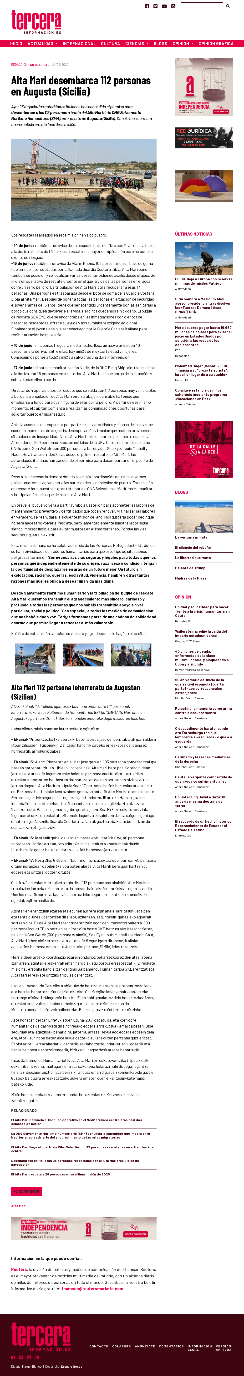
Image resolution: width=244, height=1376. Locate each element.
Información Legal (200, 1347)
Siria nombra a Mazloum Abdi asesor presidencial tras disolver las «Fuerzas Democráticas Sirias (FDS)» (203, 305)
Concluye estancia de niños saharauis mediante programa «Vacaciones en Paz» (201, 394)
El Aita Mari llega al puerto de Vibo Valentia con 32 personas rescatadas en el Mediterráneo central (83, 1149)
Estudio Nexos (71, 1366)
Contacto (98, 1346)
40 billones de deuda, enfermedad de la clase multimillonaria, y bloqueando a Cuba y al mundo (202, 657)
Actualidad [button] (41, 43)
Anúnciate (145, 1346)
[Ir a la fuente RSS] (173, 6)
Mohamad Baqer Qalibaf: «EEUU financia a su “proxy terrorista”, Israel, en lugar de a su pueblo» (202, 370)
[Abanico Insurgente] (204, 192)
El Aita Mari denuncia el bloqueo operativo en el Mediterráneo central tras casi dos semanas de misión (76, 1122)
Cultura (110, 43)
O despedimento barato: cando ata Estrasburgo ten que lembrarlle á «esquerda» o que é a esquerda (203, 734)
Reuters (19, 1269)
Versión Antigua (224, 1347)
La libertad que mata (193, 557)
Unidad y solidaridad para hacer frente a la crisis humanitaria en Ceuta (202, 611)
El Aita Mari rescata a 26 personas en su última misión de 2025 (61, 1174)
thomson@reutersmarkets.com (92, 1288)
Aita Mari (18, 1206)
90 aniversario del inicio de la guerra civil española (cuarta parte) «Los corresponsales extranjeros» (199, 686)
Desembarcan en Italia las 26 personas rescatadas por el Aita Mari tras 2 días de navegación (75, 1162)
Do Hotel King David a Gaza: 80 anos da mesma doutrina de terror (200, 801)
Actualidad (40, 65)
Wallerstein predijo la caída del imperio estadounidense (201, 633)
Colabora (121, 1346)
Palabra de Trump (190, 568)
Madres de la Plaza (191, 578)
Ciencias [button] (135, 43)
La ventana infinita (191, 537)
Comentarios (171, 1346)
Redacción (19, 64)
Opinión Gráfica (216, 43)
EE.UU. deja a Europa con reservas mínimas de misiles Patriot (204, 281)
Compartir (28, 1191)
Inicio (16, 43)
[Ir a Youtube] (164, 6)
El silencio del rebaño (193, 547)
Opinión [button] (181, 43)
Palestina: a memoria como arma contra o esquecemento (203, 710)
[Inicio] (36, 21)
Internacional (79, 43)
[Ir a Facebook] (147, 6)
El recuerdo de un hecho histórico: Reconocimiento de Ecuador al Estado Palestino (204, 825)
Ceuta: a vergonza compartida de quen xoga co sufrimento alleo (203, 779)
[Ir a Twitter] (155, 6)
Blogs (161, 43)
